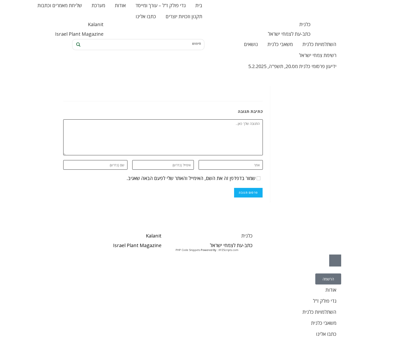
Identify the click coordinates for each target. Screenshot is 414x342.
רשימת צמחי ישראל (317, 55)
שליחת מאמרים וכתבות (59, 5)
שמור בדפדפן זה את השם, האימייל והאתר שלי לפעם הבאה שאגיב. (191, 178)
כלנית (304, 24)
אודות (120, 5)
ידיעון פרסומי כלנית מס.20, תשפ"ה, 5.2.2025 (292, 66)
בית (198, 5)
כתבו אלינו (146, 16)
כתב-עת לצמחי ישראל (289, 34)
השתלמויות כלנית (319, 44)
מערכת (98, 5)
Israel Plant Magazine (79, 34)
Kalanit (96, 24)
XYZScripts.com (228, 250)
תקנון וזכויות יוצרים (184, 16)
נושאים (251, 44)
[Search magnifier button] (77, 44)
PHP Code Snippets (188, 250)
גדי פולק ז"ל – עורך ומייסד (160, 5)
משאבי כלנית (280, 44)
